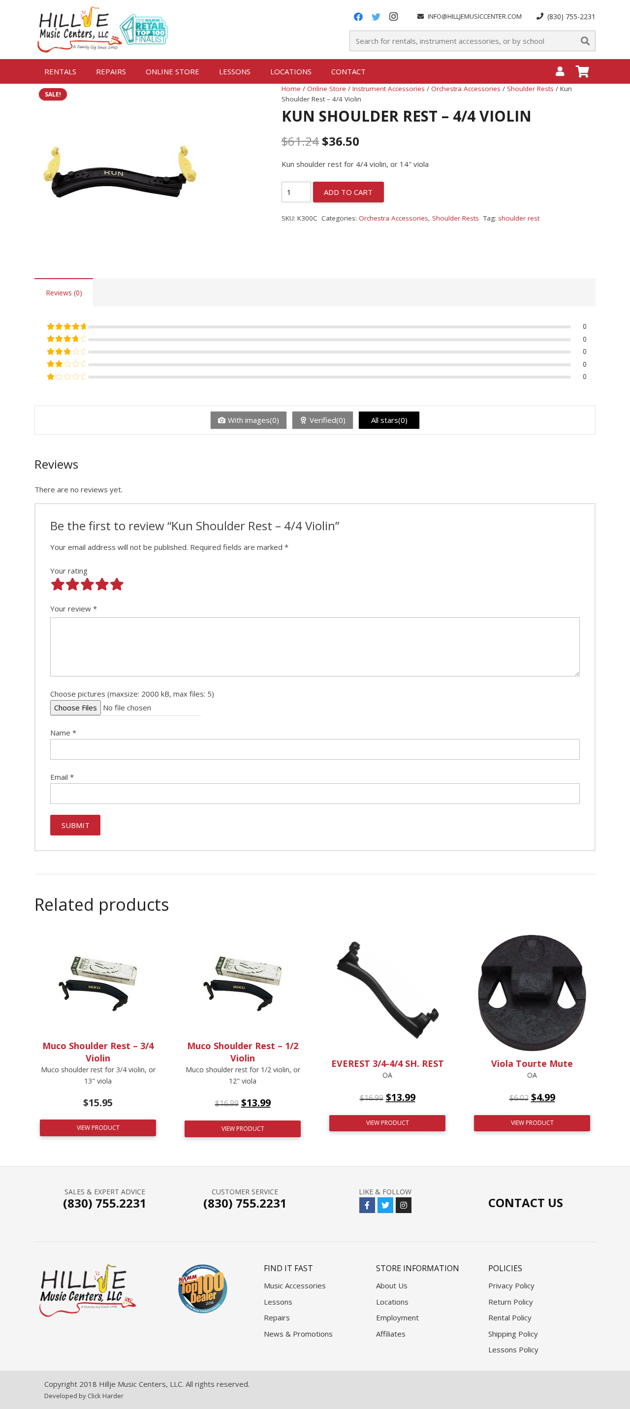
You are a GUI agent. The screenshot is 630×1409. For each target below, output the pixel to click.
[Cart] (582, 71)
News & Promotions (298, 1334)
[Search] (585, 41)
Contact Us (525, 1202)
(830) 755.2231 (105, 1203)
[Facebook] (358, 17)
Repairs (277, 1317)
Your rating (69, 571)
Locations (392, 1302)
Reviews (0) (64, 292)
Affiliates (391, 1334)
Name (63, 732)
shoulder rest (518, 218)
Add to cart (348, 192)
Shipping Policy (513, 1334)
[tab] (63, 292)
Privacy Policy (511, 1285)
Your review (73, 608)
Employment (397, 1317)
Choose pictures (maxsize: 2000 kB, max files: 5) (132, 694)
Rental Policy (510, 1317)
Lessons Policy (513, 1349)
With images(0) (253, 420)
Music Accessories (295, 1285)
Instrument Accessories (388, 88)
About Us (392, 1285)
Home (291, 88)
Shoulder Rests (530, 88)
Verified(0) (328, 420)
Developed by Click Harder (84, 1395)
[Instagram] (394, 17)
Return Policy (510, 1302)
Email (62, 777)
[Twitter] (376, 17)
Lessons (278, 1302)
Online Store (326, 88)
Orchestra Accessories (466, 88)
